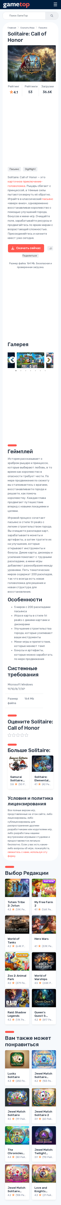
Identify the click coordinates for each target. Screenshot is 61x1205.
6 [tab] (40, 370)
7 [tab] (45, 370)
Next (48, 360)
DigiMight (30, 169)
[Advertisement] (30, 131)
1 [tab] (16, 370)
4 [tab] (30, 370)
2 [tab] (20, 370)
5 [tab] (35, 370)
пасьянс (47, 199)
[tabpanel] (30, 360)
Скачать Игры (27, 27)
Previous (12, 360)
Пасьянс (43, 27)
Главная (12, 27)
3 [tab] (25, 370)
